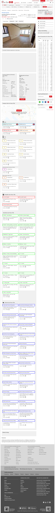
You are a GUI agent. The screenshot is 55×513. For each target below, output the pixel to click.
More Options (49, 7)
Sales (40, 38)
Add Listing (43, 0)
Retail (42, 2)
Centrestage (30, 450)
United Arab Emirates (24, 488)
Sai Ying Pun (6, 460)
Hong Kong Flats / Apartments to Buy (43, 488)
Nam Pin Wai (18, 460)
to (35, 5)
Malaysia (32, 474)
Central (17, 462)
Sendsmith (51, 109)
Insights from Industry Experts (9, 500)
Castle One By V (30, 449)
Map (16, 21)
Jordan (17, 447)
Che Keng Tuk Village (42, 452)
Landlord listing (11, 5)
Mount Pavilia (41, 450)
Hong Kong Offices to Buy (41, 490)
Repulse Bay (18, 450)
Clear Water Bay (7, 452)
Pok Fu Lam (6, 462)
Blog (5, 495)
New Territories (42, 447)
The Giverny (41, 449)
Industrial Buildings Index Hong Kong (41, 468)
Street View (21, 21)
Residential (17, 2)
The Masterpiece (30, 460)
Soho (5, 463)
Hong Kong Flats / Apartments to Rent (43, 480)
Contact (5, 485)
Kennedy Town (18, 455)
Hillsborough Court (31, 452)
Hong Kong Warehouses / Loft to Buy (43, 491)
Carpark (36, 2)
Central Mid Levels (7, 458)
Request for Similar (45, 18)
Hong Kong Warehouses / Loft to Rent (43, 483)
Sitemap (5, 490)
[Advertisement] (19, 61)
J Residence (30, 454)
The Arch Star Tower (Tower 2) (33, 462)
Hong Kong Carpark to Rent (42, 486)
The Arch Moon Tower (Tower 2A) (33, 463)
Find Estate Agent (7, 488)
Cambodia (22, 482)
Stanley (17, 449)
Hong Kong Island (31, 447)
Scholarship (6, 486)
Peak (17, 458)
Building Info (12, 21)
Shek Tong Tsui (18, 457)
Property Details (5, 21)
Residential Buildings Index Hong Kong (11, 468)
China (22, 483)
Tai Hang (17, 463)
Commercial (24, 2)
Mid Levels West (7, 447)
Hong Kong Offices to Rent (41, 482)
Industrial (30, 2)
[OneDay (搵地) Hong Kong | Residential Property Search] (7, 1)
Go (50, 96)
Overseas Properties (35, 0)
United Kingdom (23, 490)
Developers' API (7, 496)
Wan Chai (6, 449)
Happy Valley (6, 450)
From (28, 5)
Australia (22, 480)
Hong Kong (6, 474)
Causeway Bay (18, 452)
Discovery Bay (6, 455)
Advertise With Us (7, 483)
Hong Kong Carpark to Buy (41, 494)
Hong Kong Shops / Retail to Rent (43, 485)
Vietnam (11, 474)
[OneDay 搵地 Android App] (32, 508)
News (5, 482)
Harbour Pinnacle (30, 458)
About (5, 480)
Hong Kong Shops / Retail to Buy (42, 493)
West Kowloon (6, 454)
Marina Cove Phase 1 (42, 454)
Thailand (21, 474)
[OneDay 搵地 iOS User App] (22, 508)
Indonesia (37, 474)
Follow (22, 99)
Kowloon (29, 457)
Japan (22, 485)
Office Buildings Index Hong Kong (26, 468)
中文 (53, 2)
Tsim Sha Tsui (18, 454)
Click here (19, 110)
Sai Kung (5, 457)
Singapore (27, 474)
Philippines (17, 474)
